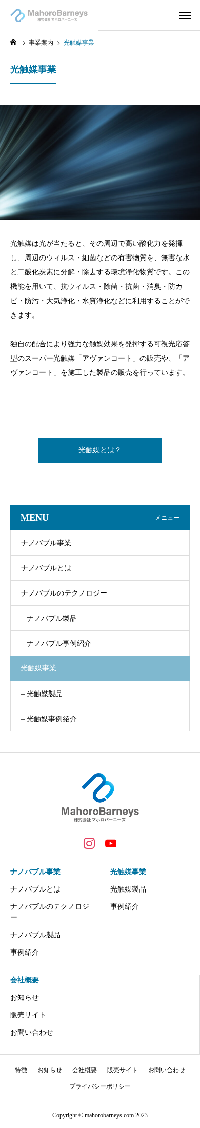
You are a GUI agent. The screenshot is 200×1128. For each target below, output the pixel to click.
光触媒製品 (128, 889)
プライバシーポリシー (100, 1086)
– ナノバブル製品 (49, 618)
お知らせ (24, 997)
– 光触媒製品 (42, 694)
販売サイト (28, 1015)
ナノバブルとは (46, 568)
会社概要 (24, 980)
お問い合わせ (31, 1032)
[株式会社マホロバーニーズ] (49, 15)
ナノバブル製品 (35, 935)
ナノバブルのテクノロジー (64, 593)
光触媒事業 (128, 872)
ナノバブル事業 (46, 543)
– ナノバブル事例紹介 (56, 643)
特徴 (21, 1070)
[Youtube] (110, 842)
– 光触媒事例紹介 (49, 719)
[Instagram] (89, 842)
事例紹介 (24, 952)
